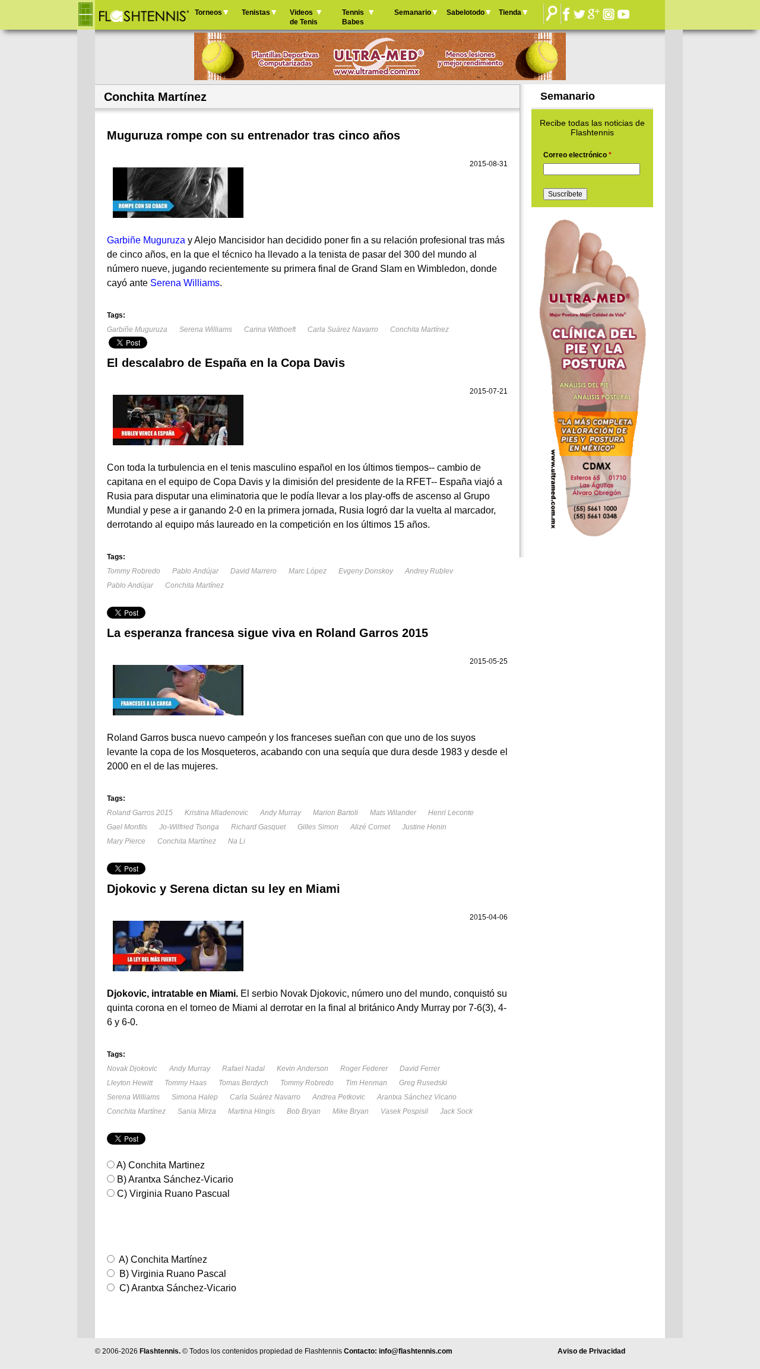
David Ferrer (420, 1068)
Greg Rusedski (423, 1083)
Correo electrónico (577, 155)
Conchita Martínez (419, 329)
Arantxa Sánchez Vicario (417, 1097)
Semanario (412, 12)
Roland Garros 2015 (140, 813)
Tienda (510, 12)
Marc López (308, 571)
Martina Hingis (251, 1111)
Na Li (236, 841)
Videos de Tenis (304, 17)
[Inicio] (143, 15)
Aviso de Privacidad (591, 1351)
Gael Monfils (127, 827)
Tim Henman (366, 1083)
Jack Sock (456, 1111)
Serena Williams (205, 329)
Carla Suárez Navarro (343, 329)
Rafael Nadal (243, 1068)
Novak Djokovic (132, 1068)
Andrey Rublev (429, 571)
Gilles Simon (317, 827)
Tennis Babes (353, 17)
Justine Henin (424, 827)
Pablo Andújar (195, 571)
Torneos (208, 12)
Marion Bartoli (335, 813)
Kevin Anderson (302, 1068)
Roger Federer (364, 1068)
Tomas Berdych (243, 1083)
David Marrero (253, 571)
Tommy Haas (185, 1083)
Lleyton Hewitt (130, 1083)
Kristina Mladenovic (216, 813)
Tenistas (256, 12)
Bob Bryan (304, 1111)
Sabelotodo (465, 12)
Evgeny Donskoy (365, 571)
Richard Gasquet (258, 827)
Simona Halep (195, 1097)
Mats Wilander (393, 813)
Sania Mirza (197, 1111)
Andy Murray (280, 813)
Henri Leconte (451, 813)
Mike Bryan (350, 1111)
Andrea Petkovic (338, 1097)
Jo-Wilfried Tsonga (189, 827)
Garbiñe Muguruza (137, 329)
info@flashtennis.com (415, 1351)
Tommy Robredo (133, 571)
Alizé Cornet (370, 827)
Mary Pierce (126, 841)
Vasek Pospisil (404, 1111)
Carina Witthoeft (270, 329)
